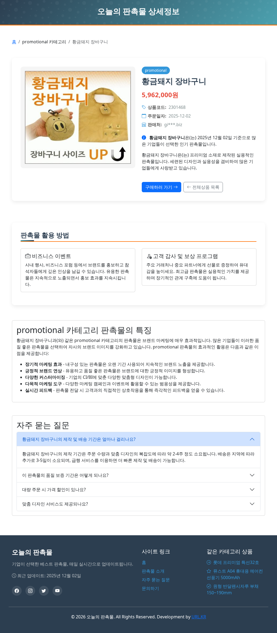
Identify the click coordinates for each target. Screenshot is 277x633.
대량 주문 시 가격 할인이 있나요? (54, 489)
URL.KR (199, 617)
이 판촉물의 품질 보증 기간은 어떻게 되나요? (65, 475)
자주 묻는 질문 (156, 580)
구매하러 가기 (159, 187)
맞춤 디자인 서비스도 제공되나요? (55, 504)
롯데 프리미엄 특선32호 (235, 562)
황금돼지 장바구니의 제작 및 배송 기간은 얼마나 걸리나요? (79, 439)
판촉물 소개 (153, 571)
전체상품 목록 (205, 187)
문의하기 (150, 588)
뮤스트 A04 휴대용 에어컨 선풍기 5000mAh (235, 574)
